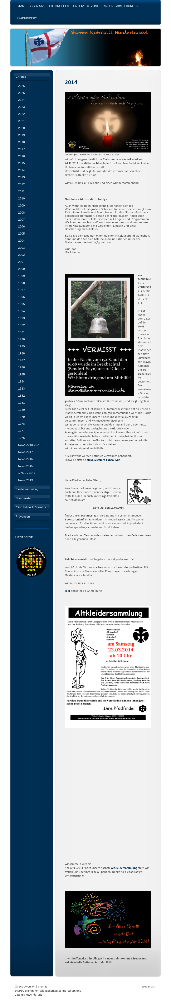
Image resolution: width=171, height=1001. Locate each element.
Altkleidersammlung (124, 868)
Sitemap (42, 986)
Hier (67, 591)
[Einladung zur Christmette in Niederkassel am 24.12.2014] (108, 122)
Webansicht (149, 986)
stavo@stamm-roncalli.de (103, 460)
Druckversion (27, 986)
